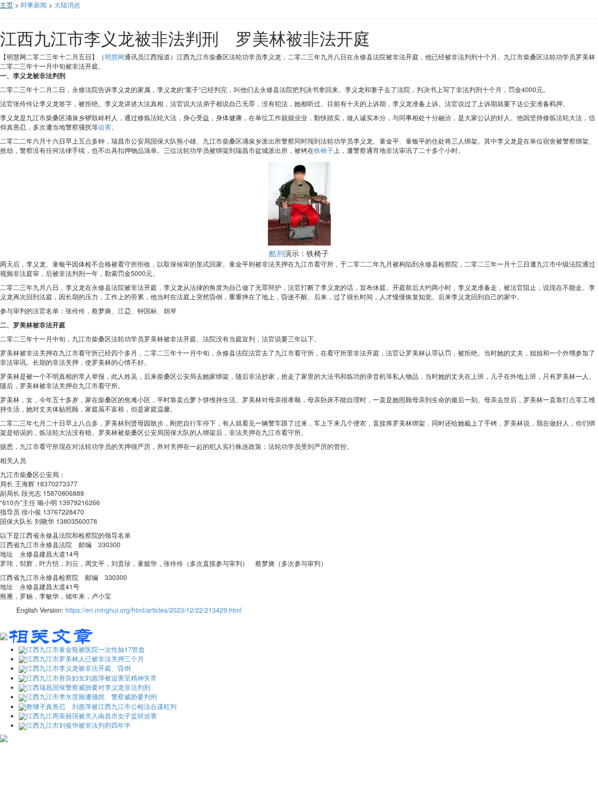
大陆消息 (67, 4)
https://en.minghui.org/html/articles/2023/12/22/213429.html (153, 610)
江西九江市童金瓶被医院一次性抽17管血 (85, 649)
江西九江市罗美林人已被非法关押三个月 (85, 658)
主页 (6, 4)
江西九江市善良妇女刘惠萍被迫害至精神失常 (91, 677)
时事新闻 (34, 4)
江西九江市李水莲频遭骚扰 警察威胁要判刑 (91, 696)
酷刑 (276, 253)
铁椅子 (324, 150)
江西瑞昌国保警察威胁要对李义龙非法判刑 (88, 687)
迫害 (104, 126)
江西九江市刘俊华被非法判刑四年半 (78, 725)
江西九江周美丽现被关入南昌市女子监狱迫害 (91, 715)
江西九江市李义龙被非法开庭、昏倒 (78, 668)
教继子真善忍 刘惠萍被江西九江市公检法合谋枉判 (101, 706)
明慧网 (114, 56)
